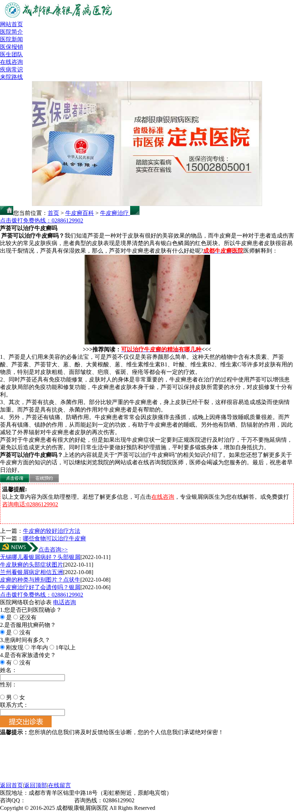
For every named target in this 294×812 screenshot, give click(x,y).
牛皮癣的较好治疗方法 (51, 531)
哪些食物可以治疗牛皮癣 (54, 538)
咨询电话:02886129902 (30, 504)
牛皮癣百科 (79, 213)
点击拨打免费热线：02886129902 (41, 220)
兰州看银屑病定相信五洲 (31, 572)
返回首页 (11, 785)
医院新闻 (11, 39)
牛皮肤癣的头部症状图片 (31, 565)
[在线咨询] (14, 480)
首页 (53, 213)
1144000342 (40, 800)
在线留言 (59, 785)
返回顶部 (35, 785)
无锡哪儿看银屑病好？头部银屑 (40, 557)
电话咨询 (64, 602)
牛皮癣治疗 (115, 213)
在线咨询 (11, 62)
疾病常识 (11, 69)
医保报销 (11, 47)
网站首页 (11, 24)
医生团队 (11, 54)
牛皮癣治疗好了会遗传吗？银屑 (40, 587)
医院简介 (11, 32)
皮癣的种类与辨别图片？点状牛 (40, 580)
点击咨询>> (53, 549)
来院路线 (11, 77)
